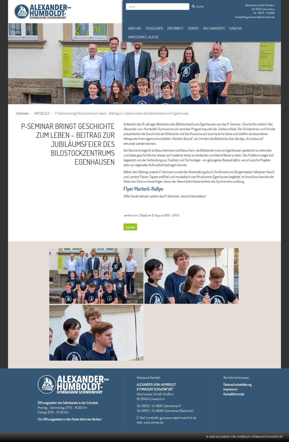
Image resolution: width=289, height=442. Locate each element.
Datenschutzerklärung (237, 384)
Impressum (230, 389)
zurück (130, 226)
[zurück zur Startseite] (43, 11)
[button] (96, 276)
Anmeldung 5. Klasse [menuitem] (143, 37)
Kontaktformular (233, 394)
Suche (199, 6)
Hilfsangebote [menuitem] (214, 28)
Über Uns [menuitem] (134, 28)
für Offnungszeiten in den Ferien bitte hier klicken (70, 419)
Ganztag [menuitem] (235, 28)
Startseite (22, 113)
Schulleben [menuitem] (154, 28)
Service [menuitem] (193, 28)
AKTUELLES (42, 113)
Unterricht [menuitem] (175, 28)
